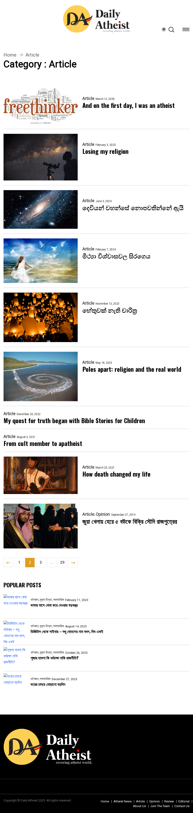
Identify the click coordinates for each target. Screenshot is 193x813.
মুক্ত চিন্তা (46, 599)
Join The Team (160, 806)
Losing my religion (105, 151)
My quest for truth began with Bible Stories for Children (74, 420)
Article (88, 98)
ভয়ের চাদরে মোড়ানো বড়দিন (48, 684)
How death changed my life (116, 474)
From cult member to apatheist (43, 443)
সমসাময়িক (58, 599)
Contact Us (181, 806)
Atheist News (122, 801)
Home (10, 55)
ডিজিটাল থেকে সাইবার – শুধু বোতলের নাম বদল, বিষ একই (67, 631)
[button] (185, 30)
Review (169, 801)
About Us (139, 806)
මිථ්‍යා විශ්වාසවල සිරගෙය (116, 255)
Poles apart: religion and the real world (131, 369)
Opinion (103, 514)
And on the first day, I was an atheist (128, 105)
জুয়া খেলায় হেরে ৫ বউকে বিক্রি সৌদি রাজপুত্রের (129, 521)
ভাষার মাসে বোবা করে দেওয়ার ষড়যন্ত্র (54, 605)
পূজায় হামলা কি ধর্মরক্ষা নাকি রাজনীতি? (55, 657)
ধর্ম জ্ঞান (34, 599)
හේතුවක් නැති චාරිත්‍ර (109, 310)
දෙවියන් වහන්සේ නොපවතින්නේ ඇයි (133, 207)
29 (62, 562)
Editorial (183, 801)
